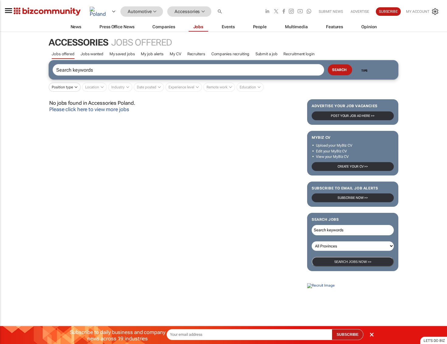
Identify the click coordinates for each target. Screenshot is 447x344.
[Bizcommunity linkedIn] (267, 12)
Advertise (360, 11)
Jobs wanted (92, 54)
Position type (62, 87)
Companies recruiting (230, 54)
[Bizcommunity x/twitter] (276, 12)
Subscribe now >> (353, 198)
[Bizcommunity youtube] (300, 12)
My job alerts (152, 54)
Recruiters (196, 54)
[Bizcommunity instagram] (291, 12)
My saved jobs (122, 54)
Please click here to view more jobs (89, 109)
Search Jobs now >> (352, 262)
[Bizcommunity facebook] (283, 12)
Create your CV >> (353, 167)
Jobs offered (63, 54)
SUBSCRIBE (348, 334)
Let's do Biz (434, 341)
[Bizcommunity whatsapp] (309, 12)
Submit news (331, 11)
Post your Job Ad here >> (353, 116)
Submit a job (266, 54)
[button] (220, 11)
